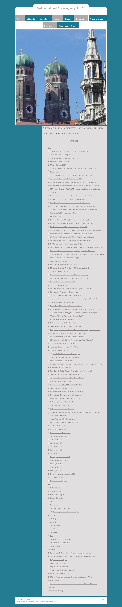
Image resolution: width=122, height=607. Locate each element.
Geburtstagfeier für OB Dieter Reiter (63, 402)
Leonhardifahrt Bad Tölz (61, 508)
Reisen (50, 501)
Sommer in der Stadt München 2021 (62, 367)
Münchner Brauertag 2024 (59, 271)
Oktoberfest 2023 (56, 450)
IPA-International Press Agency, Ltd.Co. (61, 8)
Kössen (55, 529)
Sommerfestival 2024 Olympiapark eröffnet (65, 258)
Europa (52, 515)
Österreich (53, 522)
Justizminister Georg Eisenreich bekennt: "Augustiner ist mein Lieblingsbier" (77, 247)
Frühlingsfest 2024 (56, 464)
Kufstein (55, 532)
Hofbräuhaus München (58, 563)
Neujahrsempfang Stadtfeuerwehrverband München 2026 (70, 203)
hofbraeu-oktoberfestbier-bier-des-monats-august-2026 (69, 151)
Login (103, 599)
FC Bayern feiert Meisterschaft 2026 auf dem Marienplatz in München (74, 186)
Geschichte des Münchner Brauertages (66, 354)
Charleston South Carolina (62, 543)
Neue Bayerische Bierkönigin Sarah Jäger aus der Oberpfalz (71, 371)
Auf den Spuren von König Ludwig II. (66, 512)
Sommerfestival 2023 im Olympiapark (63, 302)
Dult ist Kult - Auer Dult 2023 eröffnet (63, 323)
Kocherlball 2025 (56, 216)
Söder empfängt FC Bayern (59, 405)
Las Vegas (56, 546)
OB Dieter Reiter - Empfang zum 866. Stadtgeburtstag (69, 275)
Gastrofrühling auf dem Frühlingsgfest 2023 (65, 326)
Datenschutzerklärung (55, 591)
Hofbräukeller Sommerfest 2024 (61, 261)
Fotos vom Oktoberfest (58, 429)
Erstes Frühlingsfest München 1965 (62, 474)
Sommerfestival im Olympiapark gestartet (64, 158)
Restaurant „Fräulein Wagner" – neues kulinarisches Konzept (71, 553)
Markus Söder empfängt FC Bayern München (66, 385)
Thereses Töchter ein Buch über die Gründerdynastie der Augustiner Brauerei (77, 364)
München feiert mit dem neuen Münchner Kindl (66, 316)
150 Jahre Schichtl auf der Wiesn (61, 381)
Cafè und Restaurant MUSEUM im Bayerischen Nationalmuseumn (73, 556)
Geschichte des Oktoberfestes (60, 433)
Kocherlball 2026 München (59, 162)
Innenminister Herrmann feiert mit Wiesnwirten (66, 392)
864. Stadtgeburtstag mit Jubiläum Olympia (65, 357)
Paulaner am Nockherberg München (62, 570)
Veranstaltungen (53, 580)
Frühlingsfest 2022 (56, 470)
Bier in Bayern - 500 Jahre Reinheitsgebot (64, 422)
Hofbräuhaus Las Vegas (58, 560)
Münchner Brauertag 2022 (59, 350)
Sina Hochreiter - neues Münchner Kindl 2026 (66, 179)
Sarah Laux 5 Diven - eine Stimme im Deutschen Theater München (73, 584)
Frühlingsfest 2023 (56, 467)
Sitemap (29, 599)
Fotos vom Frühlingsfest (58, 481)
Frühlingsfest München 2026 (60, 457)
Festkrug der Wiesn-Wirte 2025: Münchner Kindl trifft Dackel (71, 220)
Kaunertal (56, 525)
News (49, 148)
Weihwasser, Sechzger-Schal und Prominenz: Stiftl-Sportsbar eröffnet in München (75, 190)
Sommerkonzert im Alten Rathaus (61, 361)
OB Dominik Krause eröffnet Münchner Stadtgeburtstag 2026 (71, 175)
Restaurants (52, 549)
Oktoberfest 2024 (56, 446)
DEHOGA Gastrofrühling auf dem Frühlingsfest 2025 (68, 227)
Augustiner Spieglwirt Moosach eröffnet (64, 347)
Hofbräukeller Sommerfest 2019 (61, 388)
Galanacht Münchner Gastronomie (62, 409)
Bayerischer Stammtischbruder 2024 (62, 282)
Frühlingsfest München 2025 (60, 460)
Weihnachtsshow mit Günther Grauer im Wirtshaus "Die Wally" (72, 340)
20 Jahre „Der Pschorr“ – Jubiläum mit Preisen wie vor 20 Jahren (73, 210)
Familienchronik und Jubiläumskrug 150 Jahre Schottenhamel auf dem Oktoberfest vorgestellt (74, 414)
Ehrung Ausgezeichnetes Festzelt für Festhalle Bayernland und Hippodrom (76, 230)
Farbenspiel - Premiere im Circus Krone (64, 292)
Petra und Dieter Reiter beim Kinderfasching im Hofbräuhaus (71, 234)
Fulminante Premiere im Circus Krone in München (67, 333)
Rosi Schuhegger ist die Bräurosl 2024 (63, 264)
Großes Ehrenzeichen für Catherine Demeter (65, 295)
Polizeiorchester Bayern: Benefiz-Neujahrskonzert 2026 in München (73, 196)
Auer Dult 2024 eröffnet (58, 285)
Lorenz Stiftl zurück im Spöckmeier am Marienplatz (68, 199)
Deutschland (54, 505)
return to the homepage (72, 133)
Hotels (50, 484)
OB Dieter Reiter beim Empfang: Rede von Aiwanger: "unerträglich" (74, 313)
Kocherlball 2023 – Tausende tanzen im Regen (66, 306)
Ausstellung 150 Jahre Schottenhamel (63, 419)
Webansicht (102, 601)
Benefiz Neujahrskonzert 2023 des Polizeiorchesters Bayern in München (75, 330)
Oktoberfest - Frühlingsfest (57, 426)
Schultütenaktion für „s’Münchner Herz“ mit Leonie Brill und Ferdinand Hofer (77, 254)
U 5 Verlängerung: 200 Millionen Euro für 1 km (66, 244)
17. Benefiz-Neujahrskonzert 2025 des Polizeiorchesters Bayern (72, 237)
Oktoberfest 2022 (56, 453)
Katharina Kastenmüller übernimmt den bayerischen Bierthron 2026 (74, 182)
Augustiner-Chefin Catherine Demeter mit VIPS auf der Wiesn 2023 (73, 299)
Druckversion (22, 599)
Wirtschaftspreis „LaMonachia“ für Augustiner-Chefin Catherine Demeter (76, 309)
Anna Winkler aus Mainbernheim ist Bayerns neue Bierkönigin (72, 223)
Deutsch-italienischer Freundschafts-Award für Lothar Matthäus (72, 251)
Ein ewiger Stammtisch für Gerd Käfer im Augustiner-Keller (71, 268)
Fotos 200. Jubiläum (60, 436)
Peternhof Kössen (56, 491)
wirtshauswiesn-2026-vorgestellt (61, 155)
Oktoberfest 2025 (56, 443)
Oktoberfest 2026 (56, 440)
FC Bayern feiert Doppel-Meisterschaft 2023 (65, 319)
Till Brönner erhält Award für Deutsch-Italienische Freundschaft (72, 206)
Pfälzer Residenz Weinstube (59, 573)
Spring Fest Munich (57, 477)
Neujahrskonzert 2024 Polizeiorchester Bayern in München (70, 289)
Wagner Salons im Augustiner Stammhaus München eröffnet (71, 577)
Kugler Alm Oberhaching (59, 567)
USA (51, 536)
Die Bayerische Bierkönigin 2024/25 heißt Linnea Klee (69, 278)
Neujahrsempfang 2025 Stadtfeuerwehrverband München (70, 240)
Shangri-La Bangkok (57, 495)
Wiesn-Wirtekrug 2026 (58, 165)
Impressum (51, 587)
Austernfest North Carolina (62, 539)
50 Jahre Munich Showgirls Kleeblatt (63, 343)
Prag (54, 519)
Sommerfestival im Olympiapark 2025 (63, 213)
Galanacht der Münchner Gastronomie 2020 (65, 374)
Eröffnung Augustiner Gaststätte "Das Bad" (65, 398)
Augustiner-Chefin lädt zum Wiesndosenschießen (67, 378)
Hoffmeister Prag (56, 488)
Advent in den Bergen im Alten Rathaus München (67, 337)
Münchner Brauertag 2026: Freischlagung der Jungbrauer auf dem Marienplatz (73, 170)
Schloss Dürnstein (56, 498)
